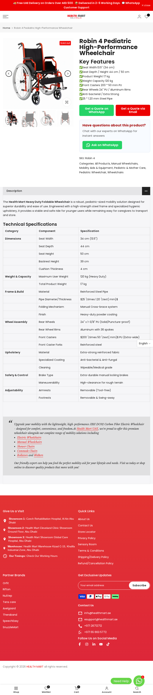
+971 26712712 (93, 626)
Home (6, 28)
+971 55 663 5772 (95, 632)
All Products (102, 163)
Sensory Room (87, 544)
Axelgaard (9, 608)
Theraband (10, 615)
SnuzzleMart (10, 627)
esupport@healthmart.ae (101, 619)
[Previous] (9, 73)
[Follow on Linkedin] (94, 644)
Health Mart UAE (87, 428)
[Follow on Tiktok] (108, 644)
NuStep (7, 596)
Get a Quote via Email (133, 110)
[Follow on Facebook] (79, 644)
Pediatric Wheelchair (92, 172)
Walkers (38, 455)
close (7, 5)
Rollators (22, 455)
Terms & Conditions (91, 551)
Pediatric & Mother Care (130, 168)
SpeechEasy (10, 621)
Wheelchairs (115, 172)
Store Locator (87, 532)
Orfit (6, 583)
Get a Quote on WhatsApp (96, 110)
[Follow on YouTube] (101, 644)
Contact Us (85, 525)
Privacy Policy (87, 538)
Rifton (6, 589)
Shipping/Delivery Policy (93, 557)
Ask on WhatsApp (104, 145)
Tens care (9, 602)
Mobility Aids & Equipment (96, 168)
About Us (84, 519)
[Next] (68, 73)
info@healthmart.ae (97, 613)
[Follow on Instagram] (86, 644)
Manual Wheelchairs (124, 163)
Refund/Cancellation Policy (95, 563)
